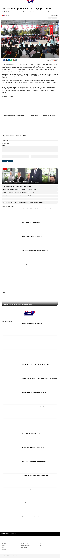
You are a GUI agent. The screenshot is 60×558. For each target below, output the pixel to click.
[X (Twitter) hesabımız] (17, 556)
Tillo (3, 21)
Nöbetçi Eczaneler (6, 26)
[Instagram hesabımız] (25, 556)
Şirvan (3, 19)
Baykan (3, 14)
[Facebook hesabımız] (8, 556)
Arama (48, 5)
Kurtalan (4, 9)
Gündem (3, 24)
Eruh (3, 12)
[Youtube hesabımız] (33, 556)
